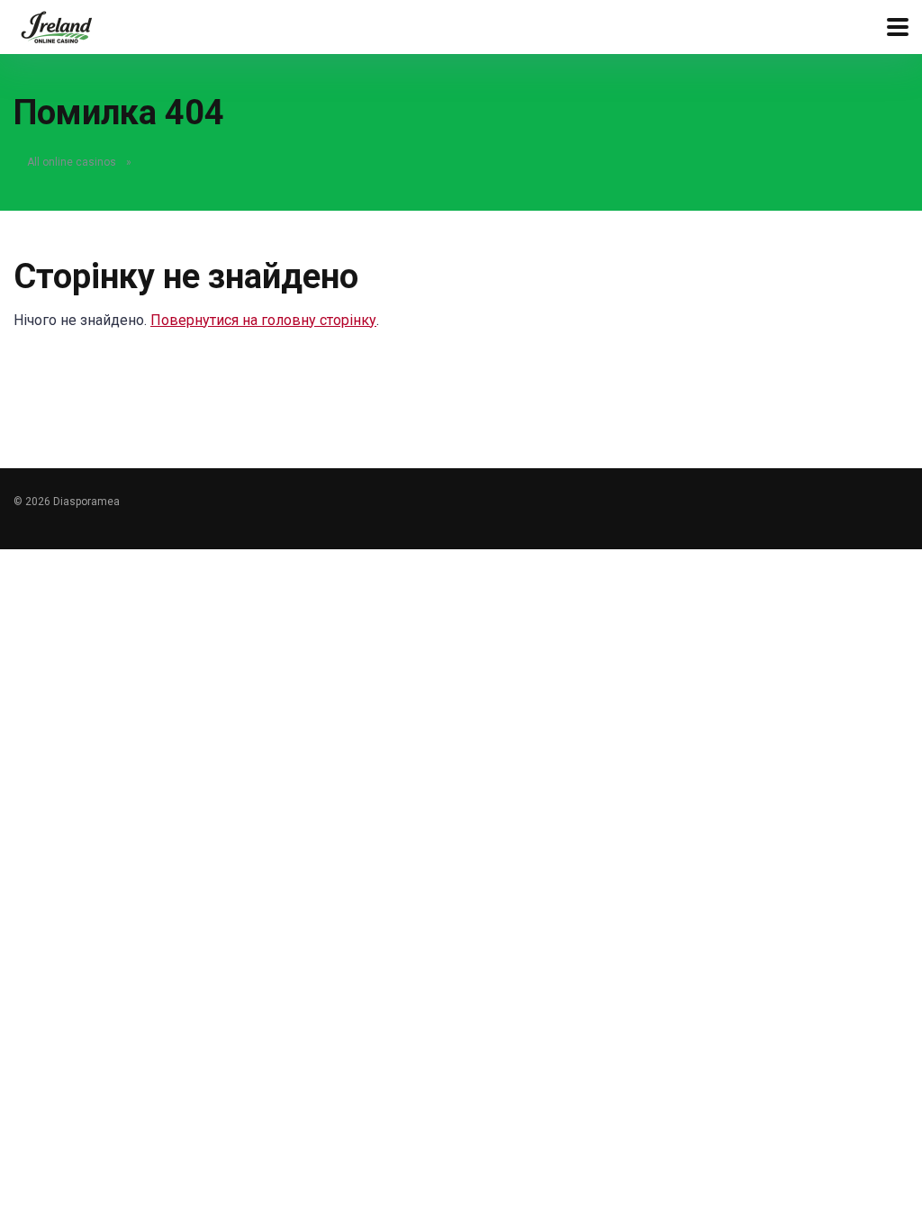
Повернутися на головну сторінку (263, 320)
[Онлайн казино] (56, 25)
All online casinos (71, 162)
